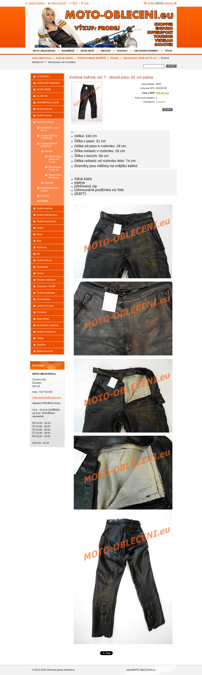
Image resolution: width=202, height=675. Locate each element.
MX (38, 253)
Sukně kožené (44, 260)
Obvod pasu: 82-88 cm (55, 176)
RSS (75, 3)
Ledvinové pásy (45, 305)
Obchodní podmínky (146, 51)
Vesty (39, 234)
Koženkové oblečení (48, 325)
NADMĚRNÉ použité (48, 102)
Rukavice (42, 247)
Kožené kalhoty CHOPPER (49, 137)
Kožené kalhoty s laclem (50, 189)
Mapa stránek (58, 3)
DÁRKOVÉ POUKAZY (48, 83)
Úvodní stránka (36, 3)
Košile (40, 228)
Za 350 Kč (42, 96)
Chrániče (42, 312)
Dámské (49, 182)
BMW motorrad (45, 351)
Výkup (168, 51)
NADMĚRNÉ (68, 51)
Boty (39, 240)
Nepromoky (43, 318)
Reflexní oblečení (46, 331)
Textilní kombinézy (46, 221)
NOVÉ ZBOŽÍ (87, 51)
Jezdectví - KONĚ (46, 286)
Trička (40, 338)
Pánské (114, 58)
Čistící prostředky (46, 292)
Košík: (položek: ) (162, 3)
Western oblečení (46, 279)
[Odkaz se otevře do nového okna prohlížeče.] (86, 102)
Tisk (86, 3)
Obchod (105, 51)
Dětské (44, 201)
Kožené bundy (44, 109)
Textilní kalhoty (44, 208)
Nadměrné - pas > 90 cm (50, 129)
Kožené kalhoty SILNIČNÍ (92, 58)
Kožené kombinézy (47, 215)
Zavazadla (42, 266)
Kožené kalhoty (64, 58)
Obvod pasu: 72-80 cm (55, 168)
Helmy (40, 273)
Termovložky (43, 299)
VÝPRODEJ (43, 76)
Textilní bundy (44, 115)
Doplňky (41, 344)
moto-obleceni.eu (44, 51)
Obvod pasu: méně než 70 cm (139, 58)
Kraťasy (45, 195)
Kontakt (122, 51)
